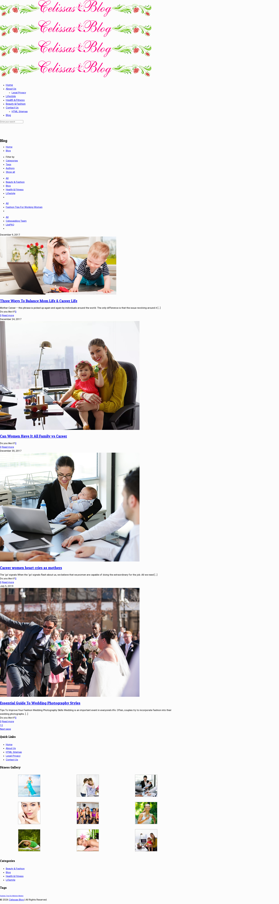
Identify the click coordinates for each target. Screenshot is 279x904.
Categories (12, 160)
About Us (11, 748)
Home (9, 146)
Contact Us (12, 759)
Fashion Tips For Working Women (24, 207)
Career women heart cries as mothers (31, 568)
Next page (5, 729)
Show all (10, 172)
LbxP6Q (10, 224)
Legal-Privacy (13, 755)
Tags (8, 164)
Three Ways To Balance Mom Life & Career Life (38, 301)
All (7, 178)
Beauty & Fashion (15, 182)
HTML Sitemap (14, 752)
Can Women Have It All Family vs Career (33, 436)
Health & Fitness (15, 189)
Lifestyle (10, 193)
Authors (10, 168)
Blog (8, 150)
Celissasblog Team (16, 220)
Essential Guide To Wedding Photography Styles (40, 703)
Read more (8, 315)
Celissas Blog (16, 899)
